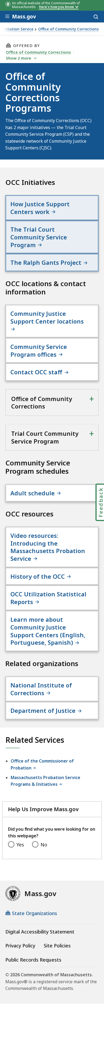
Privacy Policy (20, 945)
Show (18, 58)
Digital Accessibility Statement (39, 931)
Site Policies (57, 945)
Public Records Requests (33, 960)
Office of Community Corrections (68, 29)
